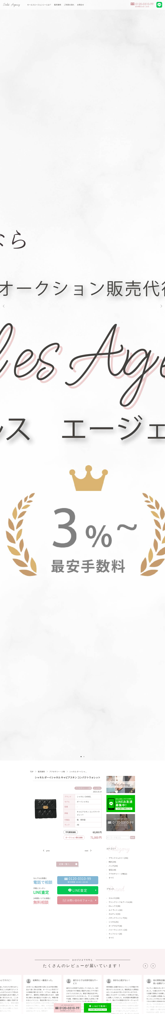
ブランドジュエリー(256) (118, 858)
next (86, 850)
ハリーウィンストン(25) (118, 929)
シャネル (97, 788)
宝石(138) (112, 870)
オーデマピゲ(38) (115, 926)
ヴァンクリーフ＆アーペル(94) (120, 902)
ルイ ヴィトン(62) (115, 910)
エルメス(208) (114, 898)
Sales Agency (11, 4)
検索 (132, 837)
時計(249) (112, 862)
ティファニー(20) (115, 934)
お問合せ (80, 4)
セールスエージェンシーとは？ (39, 4)
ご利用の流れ (69, 4)
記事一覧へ (64, 864)
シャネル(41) (114, 922)
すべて (111, 877)
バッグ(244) (113, 866)
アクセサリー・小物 (83, 788)
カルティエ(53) (114, 914)
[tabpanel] (82, 380)
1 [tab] (81, 757)
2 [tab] (84, 757)
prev (48, 850)
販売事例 (57, 4)
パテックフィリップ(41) (118, 918)
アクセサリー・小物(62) (118, 874)
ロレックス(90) (114, 906)
